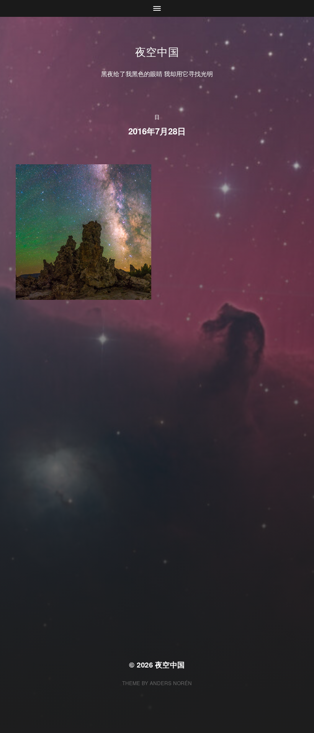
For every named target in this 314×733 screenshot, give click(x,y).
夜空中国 (157, 51)
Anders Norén (171, 683)
